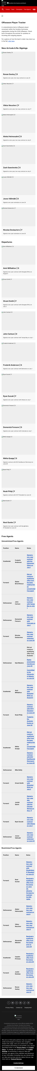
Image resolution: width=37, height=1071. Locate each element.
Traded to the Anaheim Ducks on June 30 (30, 721)
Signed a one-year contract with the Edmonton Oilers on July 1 (30, 561)
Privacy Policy (21, 1047)
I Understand (18, 1068)
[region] (18, 1052)
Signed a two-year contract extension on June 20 (30, 636)
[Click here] (18, 320)
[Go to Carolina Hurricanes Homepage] (16, 3)
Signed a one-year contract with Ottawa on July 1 (31, 822)
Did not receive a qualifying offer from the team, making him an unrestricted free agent (31, 582)
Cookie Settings (18, 1063)
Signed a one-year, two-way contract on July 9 (30, 910)
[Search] (3, 9)
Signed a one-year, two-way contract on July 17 (30, 925)
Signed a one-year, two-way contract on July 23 (30, 988)
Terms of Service (16, 1059)
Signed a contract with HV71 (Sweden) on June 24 (30, 709)
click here (11, 41)
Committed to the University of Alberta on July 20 (30, 674)
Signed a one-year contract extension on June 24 (30, 837)
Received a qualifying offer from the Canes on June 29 (30, 958)
